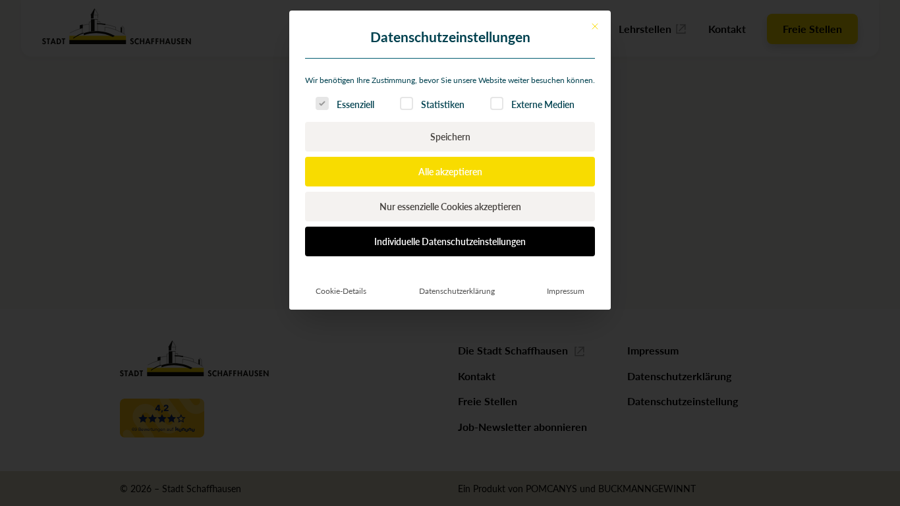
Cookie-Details (341, 290)
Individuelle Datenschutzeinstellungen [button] (450, 241)
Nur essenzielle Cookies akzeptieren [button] (450, 206)
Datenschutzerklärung (457, 290)
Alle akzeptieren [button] (450, 171)
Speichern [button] (450, 136)
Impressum (565, 290)
